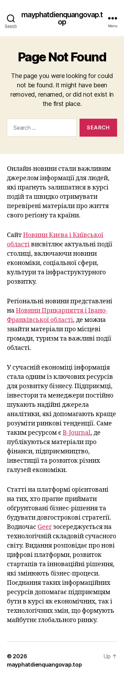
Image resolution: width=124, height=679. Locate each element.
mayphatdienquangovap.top (62, 18)
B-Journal (77, 433)
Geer (45, 527)
